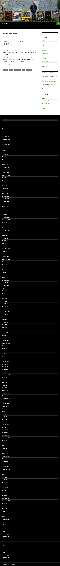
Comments (5, 534)
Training (44, 58)
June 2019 (4, 264)
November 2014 (6, 401)
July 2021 (4, 240)
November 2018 (6, 282)
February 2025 (5, 190)
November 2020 (6, 248)
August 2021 (5, 238)
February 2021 (5, 246)
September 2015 (6, 374)
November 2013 (6, 432)
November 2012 (6, 464)
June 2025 (4, 180)
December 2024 (6, 196)
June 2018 (4, 296)
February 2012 (5, 487)
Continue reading (8, 64)
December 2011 (6, 492)
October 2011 (5, 498)
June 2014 (4, 414)
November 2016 (6, 338)
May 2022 (4, 225)
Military (44, 50)
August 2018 (5, 290)
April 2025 (4, 185)
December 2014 (6, 398)
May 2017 (4, 327)
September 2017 (6, 319)
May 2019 (4, 267)
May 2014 (4, 416)
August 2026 (5, 154)
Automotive (45, 37)
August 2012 (5, 471)
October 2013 (5, 435)
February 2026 (5, 162)
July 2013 (4, 443)
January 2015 (5, 395)
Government (6, 39)
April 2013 (4, 450)
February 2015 (5, 393)
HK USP (44, 108)
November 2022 (6, 217)
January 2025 (5, 193)
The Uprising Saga (55, 27)
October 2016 (5, 340)
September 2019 (6, 259)
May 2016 (4, 353)
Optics (43, 55)
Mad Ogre (5, 23)
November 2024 (6, 198)
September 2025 (6, 175)
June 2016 (4, 351)
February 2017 (5, 332)
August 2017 (5, 322)
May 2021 (4, 243)
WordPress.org (5, 536)
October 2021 (5, 233)
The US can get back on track (17, 43)
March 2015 (5, 390)
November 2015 (6, 369)
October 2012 (5, 466)
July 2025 (4, 177)
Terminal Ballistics (33, 27)
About (4, 27)
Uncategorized (45, 61)
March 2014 (5, 422)
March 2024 (5, 204)
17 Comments (14, 46)
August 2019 (5, 261)
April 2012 (4, 482)
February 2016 (5, 361)
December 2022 (6, 214)
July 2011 (4, 506)
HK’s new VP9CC (46, 103)
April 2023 (4, 209)
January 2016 (5, 364)
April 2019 (4, 269)
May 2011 (4, 511)
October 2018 (5, 285)
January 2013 (5, 458)
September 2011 (6, 500)
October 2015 (5, 372)
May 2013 (4, 448)
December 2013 (6, 429)
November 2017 (6, 314)
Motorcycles (45, 53)
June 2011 (4, 508)
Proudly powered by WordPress (8, 564)
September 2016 (6, 343)
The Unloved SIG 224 (47, 106)
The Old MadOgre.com (45, 27)
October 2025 (5, 172)
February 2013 (5, 456)
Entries (5, 531)
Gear (43, 45)
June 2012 (4, 477)
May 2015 (4, 385)
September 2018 (6, 288)
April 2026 (4, 159)
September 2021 (6, 235)
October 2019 (5, 256)
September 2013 (6, 437)
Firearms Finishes (17, 27)
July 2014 (4, 411)
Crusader (44, 40)
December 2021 (6, 230)
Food (43, 42)
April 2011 (4, 513)
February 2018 (5, 306)
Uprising (44, 63)
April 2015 (4, 387)
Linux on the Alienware (47, 100)
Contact (10, 27)
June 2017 (4, 324)
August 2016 (5, 345)
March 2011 (5, 516)
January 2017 (5, 335)
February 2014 (5, 424)
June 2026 (4, 156)
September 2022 (6, 219)
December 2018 (6, 280)
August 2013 (5, 440)
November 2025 (6, 169)
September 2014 (6, 406)
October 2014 (5, 403)
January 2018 (5, 309)
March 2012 (5, 485)
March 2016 (5, 359)
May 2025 (4, 183)
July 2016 (4, 348)
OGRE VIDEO (25, 27)
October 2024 (5, 201)
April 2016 (4, 356)
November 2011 (6, 495)
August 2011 (5, 503)
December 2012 (6, 461)
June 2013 (4, 445)
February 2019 (5, 275)
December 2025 (6, 167)
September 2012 (6, 469)
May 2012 (4, 479)
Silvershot (44, 98)
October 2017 (5, 317)
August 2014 (5, 408)
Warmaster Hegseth (53, 81)
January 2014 (5, 427)
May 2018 (4, 298)
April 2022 (4, 227)
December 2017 (6, 311)
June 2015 (4, 382)
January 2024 (5, 206)
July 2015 (4, 380)
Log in (3, 528)
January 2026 (5, 164)
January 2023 (5, 211)
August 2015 (5, 377)
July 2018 (4, 293)
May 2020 (4, 251)
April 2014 (4, 419)
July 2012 (4, 474)
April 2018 (4, 301)
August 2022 (5, 222)
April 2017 (4, 330)
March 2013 (5, 453)
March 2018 (5, 303)
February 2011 (5, 519)
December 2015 (6, 366)
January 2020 (5, 254)
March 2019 (5, 272)
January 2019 (5, 277)
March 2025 (5, 188)
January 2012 (5, 490)
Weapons (44, 66)
